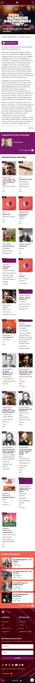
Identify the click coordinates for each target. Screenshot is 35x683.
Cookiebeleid (5, 673)
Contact (21, 628)
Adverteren (22, 621)
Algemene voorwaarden (9, 668)
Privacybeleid (21, 668)
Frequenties (5, 621)
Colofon (21, 625)
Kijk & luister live (6, 628)
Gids (3, 625)
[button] (32, 680)
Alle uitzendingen (25, 605)
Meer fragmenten (25, 150)
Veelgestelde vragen (25, 631)
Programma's (5, 631)
